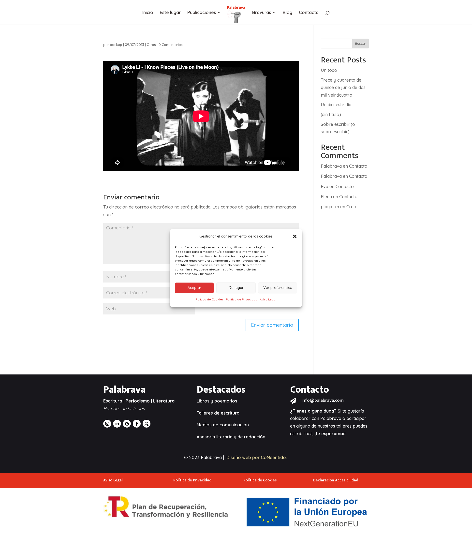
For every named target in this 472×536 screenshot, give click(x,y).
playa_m (330, 206)
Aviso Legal (268, 299)
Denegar (236, 287)
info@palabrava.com (323, 400)
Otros (151, 45)
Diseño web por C (245, 457)
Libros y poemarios (217, 401)
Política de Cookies (209, 299)
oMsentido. (275, 457)
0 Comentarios (171, 45)
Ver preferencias (277, 287)
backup (116, 45)
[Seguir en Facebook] (137, 424)
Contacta (309, 13)
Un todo (329, 70)
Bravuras (261, 13)
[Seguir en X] (146, 424)
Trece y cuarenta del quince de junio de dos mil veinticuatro (343, 87)
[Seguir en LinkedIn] (117, 424)
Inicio (147, 13)
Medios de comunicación (223, 425)
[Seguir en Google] (127, 424)
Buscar (360, 43)
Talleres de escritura (218, 413)
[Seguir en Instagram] (107, 424)
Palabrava (331, 166)
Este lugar (170, 13)
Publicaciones (201, 13)
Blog (287, 13)
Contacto (358, 166)
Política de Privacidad (241, 299)
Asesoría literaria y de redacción (231, 437)
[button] (294, 236)
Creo (351, 206)
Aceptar (194, 287)
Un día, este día (336, 104)
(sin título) (331, 114)
